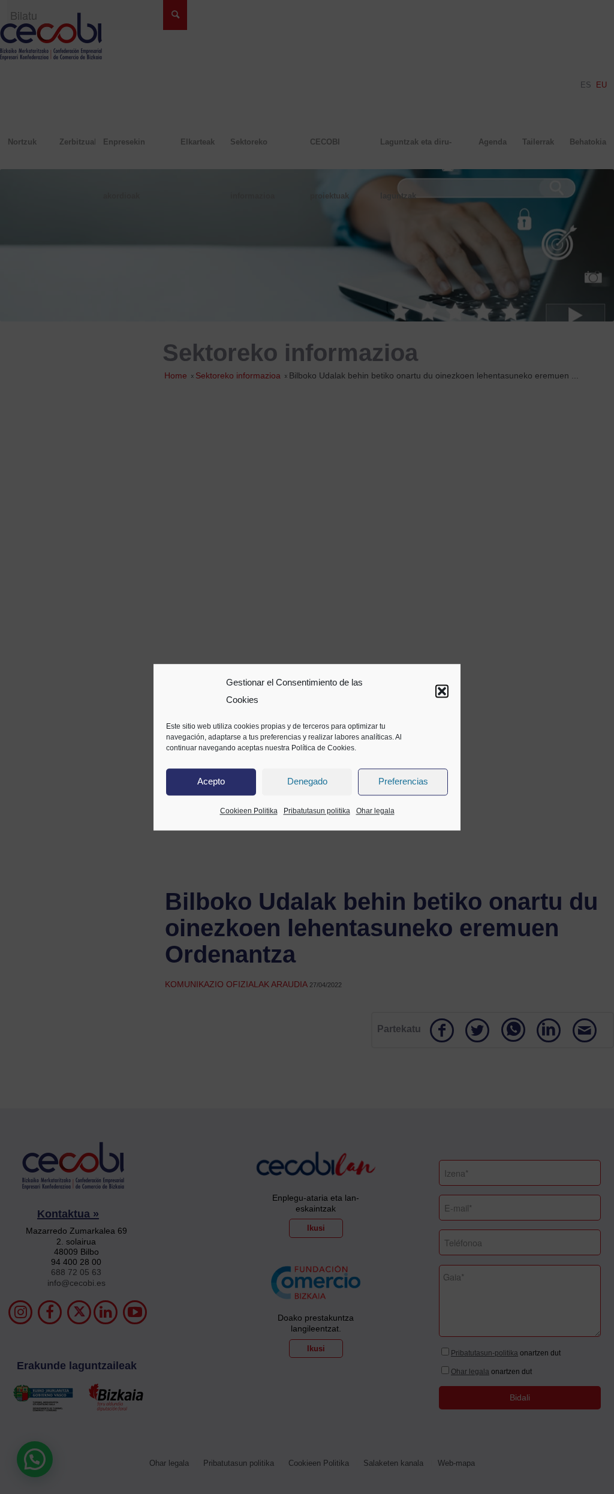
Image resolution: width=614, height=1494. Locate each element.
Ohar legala (375, 811)
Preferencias (403, 782)
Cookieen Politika (249, 811)
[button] (442, 692)
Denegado (307, 782)
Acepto (211, 782)
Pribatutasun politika (317, 811)
